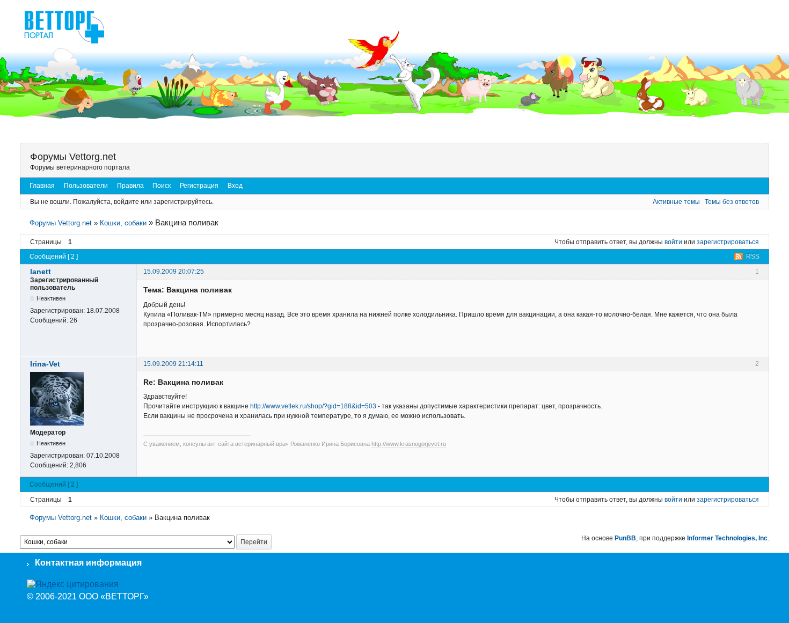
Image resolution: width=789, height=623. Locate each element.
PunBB (625, 538)
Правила (130, 185)
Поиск (161, 185)
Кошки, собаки (123, 223)
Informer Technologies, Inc (727, 538)
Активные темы (676, 202)
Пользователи (86, 185)
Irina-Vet (45, 364)
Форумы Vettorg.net (73, 156)
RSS (752, 256)
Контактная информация (88, 562)
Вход (235, 185)
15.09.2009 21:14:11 (173, 364)
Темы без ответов (732, 202)
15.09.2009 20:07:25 (173, 271)
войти (673, 242)
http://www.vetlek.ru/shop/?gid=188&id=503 (313, 406)
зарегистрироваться (728, 242)
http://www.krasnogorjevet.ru (408, 444)
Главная (42, 185)
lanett (40, 271)
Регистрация (199, 185)
